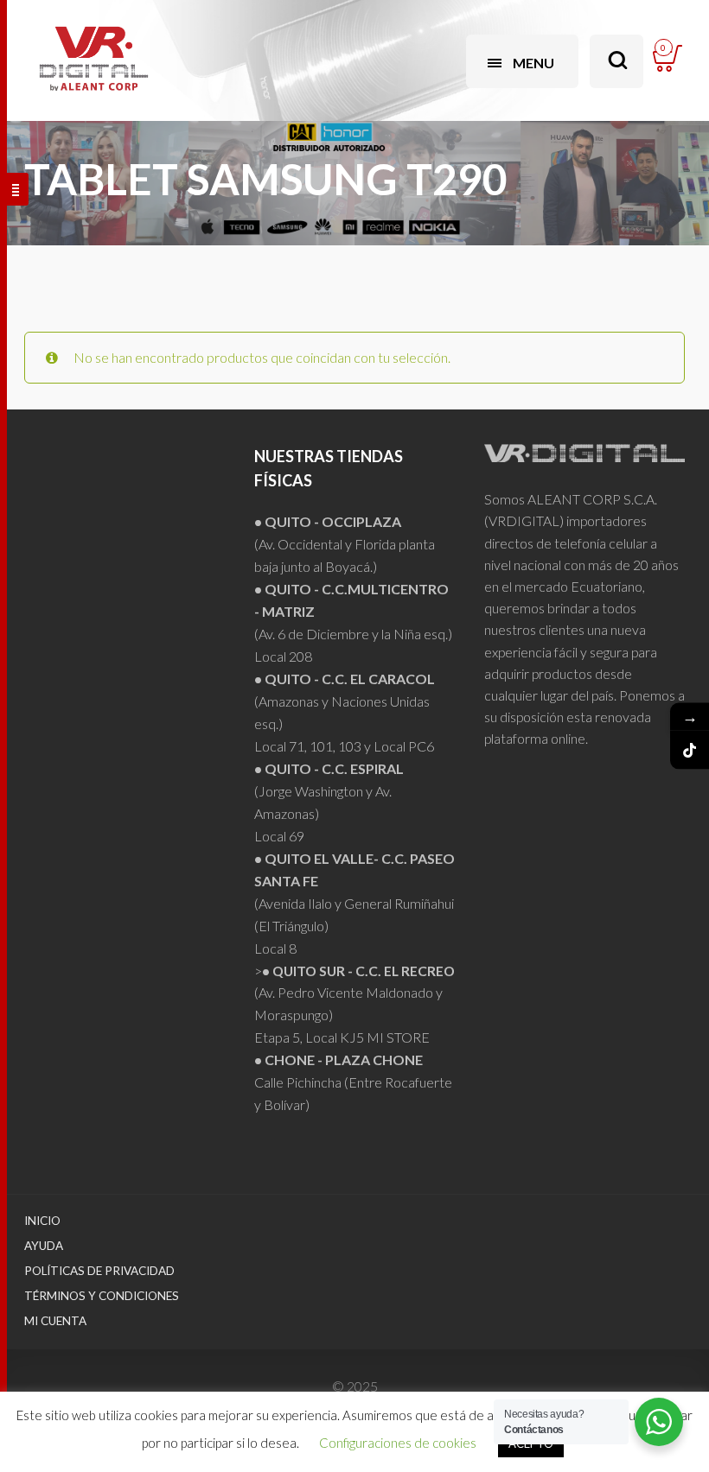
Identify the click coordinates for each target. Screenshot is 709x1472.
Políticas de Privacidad (99, 1271)
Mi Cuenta (55, 1321)
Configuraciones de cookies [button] (397, 1442)
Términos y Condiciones (101, 1296)
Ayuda (43, 1246)
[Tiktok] (689, 750)
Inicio (42, 1221)
